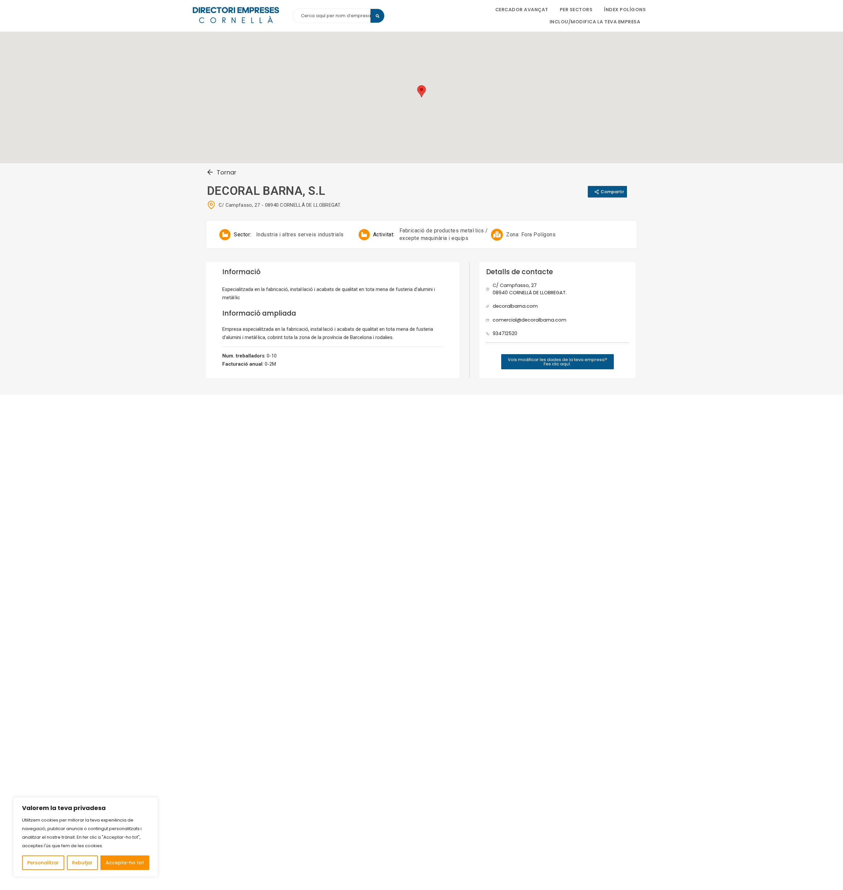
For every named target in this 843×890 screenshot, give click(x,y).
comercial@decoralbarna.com (529, 320)
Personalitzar (43, 862)
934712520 (505, 333)
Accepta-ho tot (125, 862)
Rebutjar (82, 862)
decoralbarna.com (515, 306)
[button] (557, 361)
